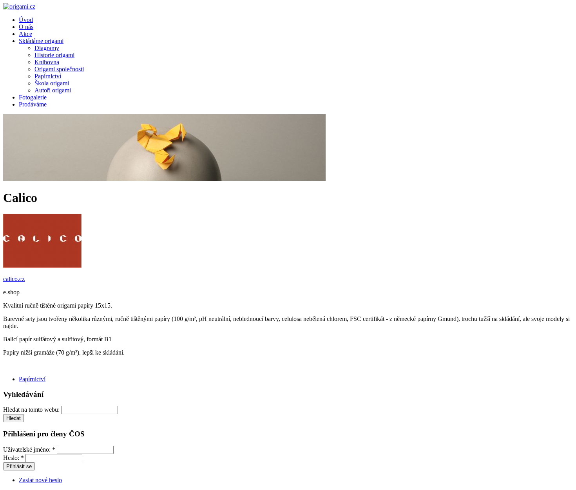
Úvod (26, 19)
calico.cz (14, 279)
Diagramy (46, 48)
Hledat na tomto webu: (32, 409)
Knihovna (46, 62)
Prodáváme (33, 104)
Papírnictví (47, 76)
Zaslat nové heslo (40, 480)
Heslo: (13, 457)
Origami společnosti (59, 69)
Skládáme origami (41, 41)
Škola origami (51, 83)
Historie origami (54, 55)
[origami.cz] (19, 6)
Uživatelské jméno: (29, 449)
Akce (25, 34)
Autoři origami (52, 90)
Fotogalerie (33, 97)
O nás (26, 26)
